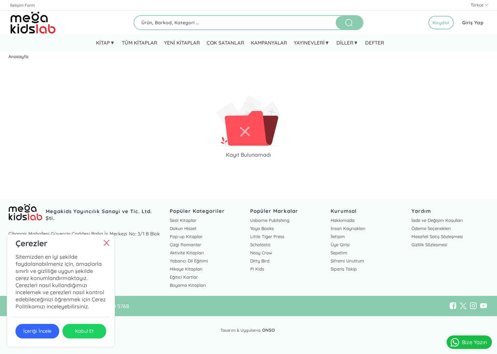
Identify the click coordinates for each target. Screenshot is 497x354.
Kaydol (441, 23)
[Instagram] (473, 306)
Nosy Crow (261, 252)
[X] (463, 306)
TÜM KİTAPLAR (139, 43)
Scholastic (260, 244)
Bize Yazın (474, 342)
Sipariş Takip (344, 269)
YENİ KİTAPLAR (182, 43)
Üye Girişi (340, 244)
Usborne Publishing (269, 220)
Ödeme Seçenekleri (431, 228)
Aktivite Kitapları (187, 252)
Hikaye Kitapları (186, 269)
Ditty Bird (259, 260)
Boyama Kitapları (188, 285)
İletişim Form (22, 5)
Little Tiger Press (267, 236)
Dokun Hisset (183, 228)
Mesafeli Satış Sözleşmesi (437, 236)
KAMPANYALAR (269, 43)
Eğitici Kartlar (184, 277)
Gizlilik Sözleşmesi (429, 244)
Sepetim (339, 252)
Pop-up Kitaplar (186, 236)
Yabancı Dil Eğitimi (189, 260)
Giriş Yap (473, 23)
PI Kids (257, 269)
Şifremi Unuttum (347, 260)
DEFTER (374, 43)
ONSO (268, 330)
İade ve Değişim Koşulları (437, 220)
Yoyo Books (262, 228)
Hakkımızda (343, 220)
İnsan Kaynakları (348, 228)
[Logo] (33, 22)
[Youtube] (483, 306)
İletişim (338, 236)
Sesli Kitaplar (183, 220)
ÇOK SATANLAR (225, 43)
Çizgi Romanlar (185, 244)
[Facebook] (453, 306)
